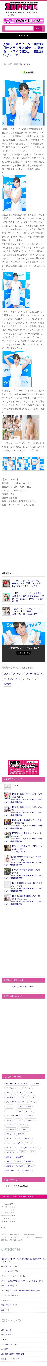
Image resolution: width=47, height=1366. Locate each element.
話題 (3, 1310)
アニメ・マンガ (20, 852)
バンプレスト (11, 1129)
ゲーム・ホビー (7, 1286)
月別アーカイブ (10, 1186)
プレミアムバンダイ (13, 1143)
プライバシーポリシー (9, 1344)
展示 (32, 1152)
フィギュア (25, 1129)
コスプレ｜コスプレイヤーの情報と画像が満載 (18, 1291)
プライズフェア (12, 1138)
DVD (6, 674)
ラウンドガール (11, 679)
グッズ (31, 1097)
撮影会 (8, 1157)
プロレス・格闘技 (7, 1295)
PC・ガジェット (7, 1266)
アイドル (35, 1083)
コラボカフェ (31, 1120)
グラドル (34, 1102)
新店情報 (19, 1157)
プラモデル (27, 1138)
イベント (29, 1093)
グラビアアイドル (24, 1106)
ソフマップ (10, 1125)
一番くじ (22, 1152)
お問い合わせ (6, 1330)
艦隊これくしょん (12, 1171)
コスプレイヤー (12, 1115)
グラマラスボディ (34, 674)
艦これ (30, 1166)
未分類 (3, 1300)
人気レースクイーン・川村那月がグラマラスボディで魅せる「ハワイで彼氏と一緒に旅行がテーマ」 (23, 49)
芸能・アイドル (24, 64)
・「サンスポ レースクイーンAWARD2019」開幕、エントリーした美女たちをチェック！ (27, 583)
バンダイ (22, 1125)
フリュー (9, 1134)
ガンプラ (21, 1097)
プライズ (21, 1134)
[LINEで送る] (28, 72)
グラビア (17, 674)
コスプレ (29, 1111)
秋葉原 (28, 1161)
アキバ (8, 1093)
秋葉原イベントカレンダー (11, 1359)
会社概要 (4, 1349)
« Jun (3, 1227)
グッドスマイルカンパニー (16, 1102)
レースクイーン (29, 679)
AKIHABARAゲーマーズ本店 (16, 1083)
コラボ (18, 1120)
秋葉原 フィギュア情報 (14, 1166)
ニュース (14, 785)
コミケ (8, 1120)
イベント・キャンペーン (23, 799)
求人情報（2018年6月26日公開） (13, 1354)
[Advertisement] (23, 727)
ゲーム (18, 1111)
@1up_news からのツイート (23, 986)
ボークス (29, 1143)
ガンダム (9, 1097)
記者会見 (27, 1171)
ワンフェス (10, 1152)
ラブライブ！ (11, 1148)
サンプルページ (7, 1335)
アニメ (18, 1093)
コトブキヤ (27, 1115)
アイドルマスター (12, 1088)
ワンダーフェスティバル (30, 1148)
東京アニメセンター (13, 1161)
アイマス (27, 1088)
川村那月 (7, 684)
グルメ (8, 1111)
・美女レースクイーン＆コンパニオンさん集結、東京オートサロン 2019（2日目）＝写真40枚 (28, 611)
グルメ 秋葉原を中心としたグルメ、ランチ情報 (20, 1281)
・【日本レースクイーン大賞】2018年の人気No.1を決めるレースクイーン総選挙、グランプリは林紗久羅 (28, 597)
